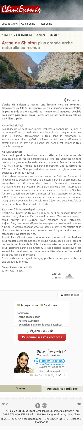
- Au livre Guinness (28, 320)
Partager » (72, 100)
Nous (5, 403)
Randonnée (50, 305)
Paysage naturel (30, 305)
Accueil (6, 34)
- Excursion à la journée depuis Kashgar (39, 324)
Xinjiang (40, 34)
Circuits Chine (10, 23)
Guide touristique (23, 34)
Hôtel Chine (45, 23)
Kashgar (53, 34)
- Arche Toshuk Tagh (28, 316)
